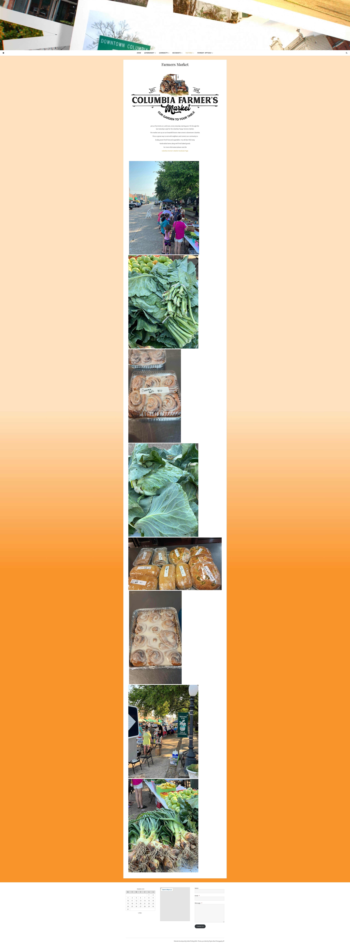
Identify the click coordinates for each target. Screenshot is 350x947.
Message (198, 903)
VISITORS (189, 53)
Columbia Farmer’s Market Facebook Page (175, 151)
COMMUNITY (163, 53)
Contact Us (200, 926)
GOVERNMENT (149, 53)
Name (196, 888)
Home (139, 53)
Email (197, 895)
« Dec (140, 913)
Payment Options (204, 53)
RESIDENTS (177, 53)
